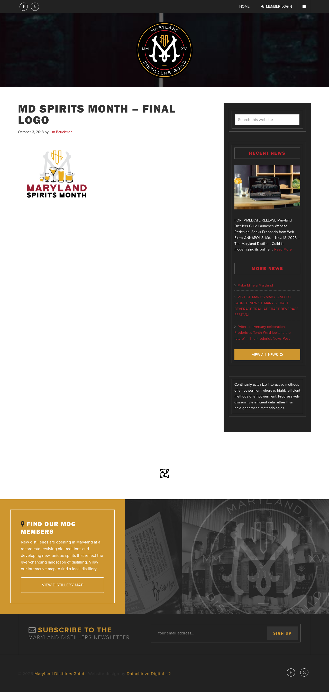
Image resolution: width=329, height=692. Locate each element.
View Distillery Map (62, 585)
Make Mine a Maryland (255, 285)
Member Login (279, 6)
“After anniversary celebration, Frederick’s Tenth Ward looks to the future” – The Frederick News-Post (262, 333)
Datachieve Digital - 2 (149, 673)
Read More (283, 249)
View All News (265, 355)
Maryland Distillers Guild (164, 50)
